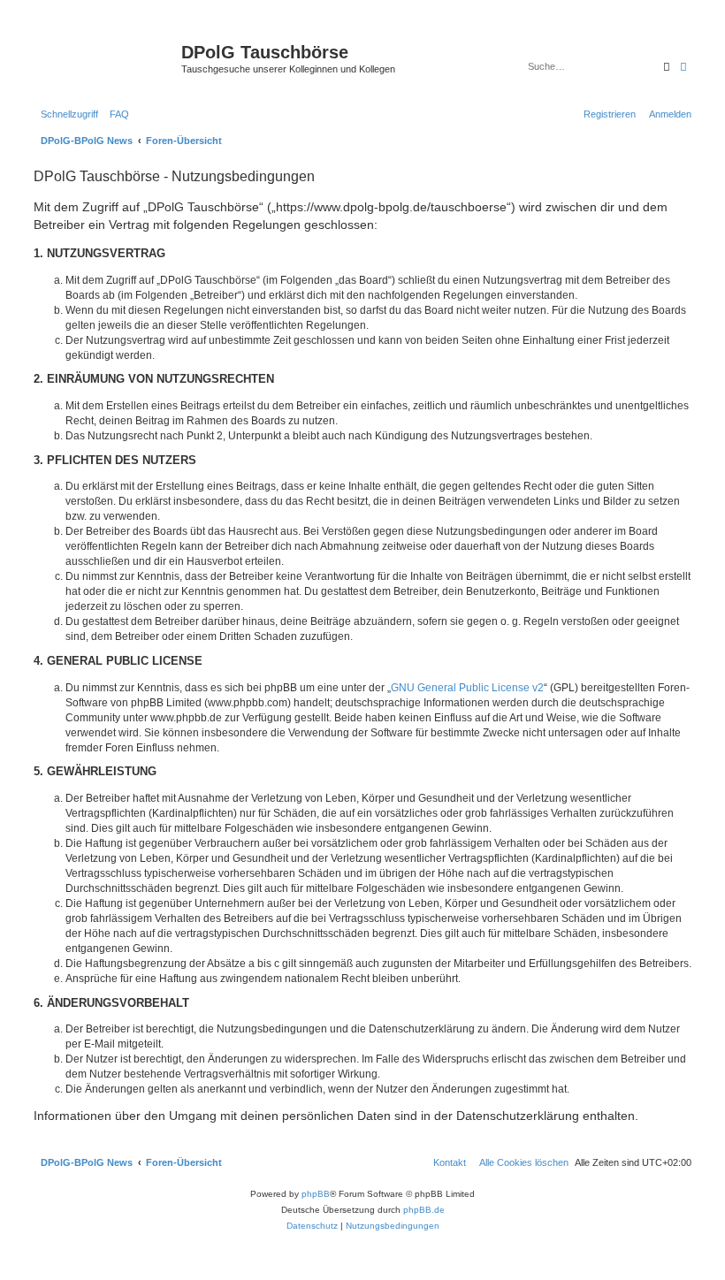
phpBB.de (424, 1210)
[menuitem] (116, 114)
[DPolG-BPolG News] (105, 57)
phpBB (315, 1194)
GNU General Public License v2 (467, 688)
